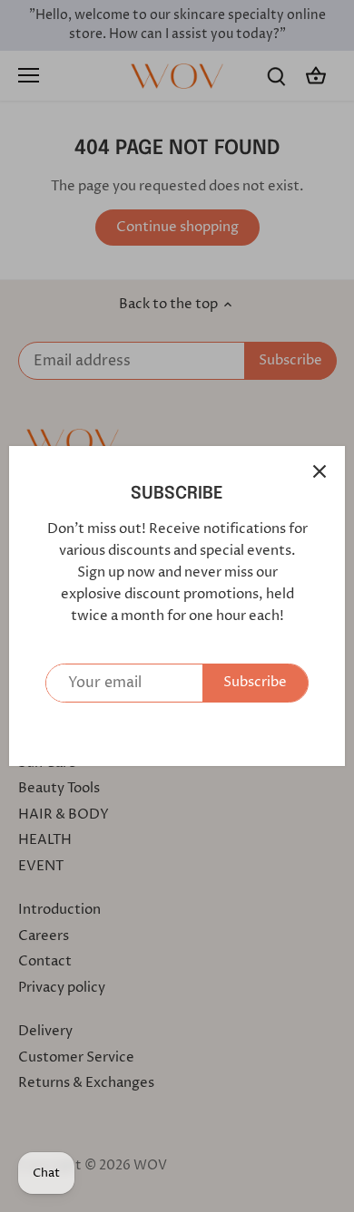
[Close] (319, 471)
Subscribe (255, 682)
